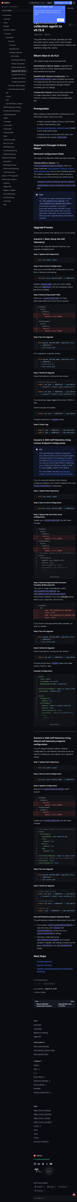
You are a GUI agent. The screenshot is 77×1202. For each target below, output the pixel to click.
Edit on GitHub (40, 992)
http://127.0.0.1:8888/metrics (60, 460)
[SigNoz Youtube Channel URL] (51, 1164)
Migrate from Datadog (41, 1032)
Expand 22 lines (54, 724)
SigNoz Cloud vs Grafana (42, 1118)
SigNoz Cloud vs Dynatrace (43, 1122)
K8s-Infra (70, 8)
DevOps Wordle (39, 1085)
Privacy (36, 1137)
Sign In (50, 3)
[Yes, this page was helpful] (35, 983)
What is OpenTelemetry (41, 1046)
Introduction (37, 1025)
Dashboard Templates (41, 1081)
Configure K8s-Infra (44, 961)
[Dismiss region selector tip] (63, 7)
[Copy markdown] (70, 24)
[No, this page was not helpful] (39, 983)
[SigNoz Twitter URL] (47, 1164)
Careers (36, 1126)
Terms (36, 1134)
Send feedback (50, 983)
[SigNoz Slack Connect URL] (43, 1164)
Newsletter (37, 1088)
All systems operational (42, 1159)
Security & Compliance (41, 1141)
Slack (35, 1069)
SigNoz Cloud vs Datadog (42, 1110)
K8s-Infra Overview (44, 965)
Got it (60, 20)
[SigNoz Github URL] (35, 1164)
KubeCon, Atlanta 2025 (41, 1092)
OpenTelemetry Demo (41, 1054)
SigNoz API (37, 1036)
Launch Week (38, 1077)
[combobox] (16, 10)
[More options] (73, 24)
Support (36, 1065)
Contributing (38, 1029)
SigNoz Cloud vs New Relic (43, 1114)
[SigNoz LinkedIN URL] (39, 1164)
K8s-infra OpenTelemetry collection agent (53, 128)
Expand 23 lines (54, 577)
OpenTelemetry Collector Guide (44, 1050)
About (36, 1130)
